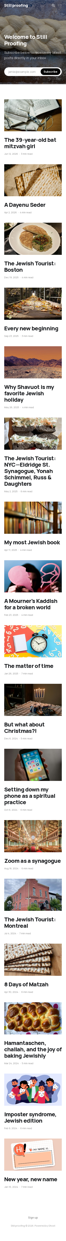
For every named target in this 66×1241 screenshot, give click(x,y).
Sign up (33, 1217)
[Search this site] (53, 5)
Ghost (51, 1225)
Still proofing (16, 5)
